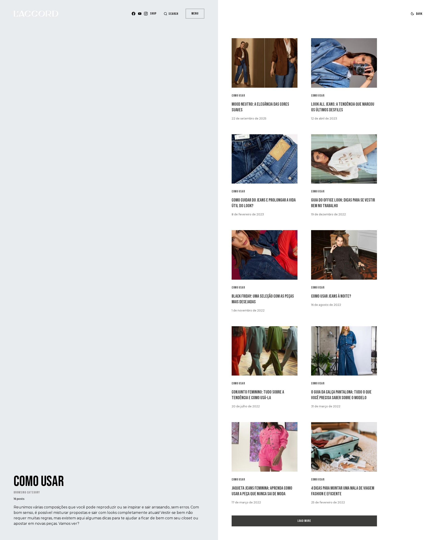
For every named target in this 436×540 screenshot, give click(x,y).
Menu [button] (194, 13)
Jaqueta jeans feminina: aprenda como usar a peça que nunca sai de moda (262, 491)
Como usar (238, 95)
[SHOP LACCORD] (153, 13)
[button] (171, 13)
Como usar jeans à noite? (331, 296)
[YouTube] (139, 13)
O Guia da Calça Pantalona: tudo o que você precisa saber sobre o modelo (341, 395)
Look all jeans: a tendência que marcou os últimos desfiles (342, 107)
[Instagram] (146, 13)
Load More (304, 521)
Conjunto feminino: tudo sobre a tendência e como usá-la (258, 395)
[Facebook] (133, 13)
